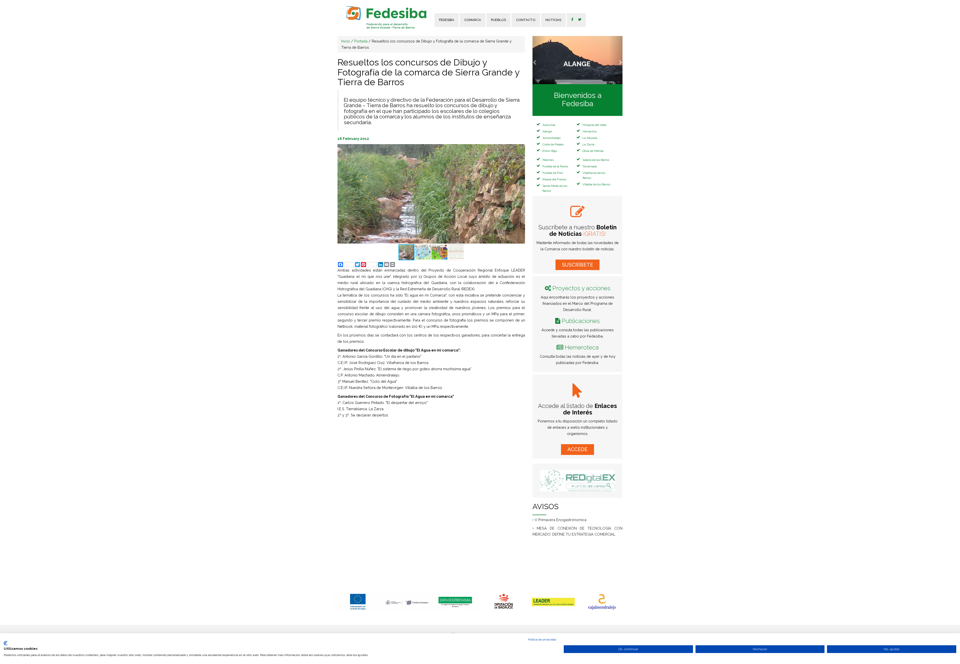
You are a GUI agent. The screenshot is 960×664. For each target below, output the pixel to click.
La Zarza (588, 144)
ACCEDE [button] (578, 449)
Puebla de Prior (552, 173)
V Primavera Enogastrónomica (560, 518)
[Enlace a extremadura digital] (577, 480)
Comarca (472, 20)
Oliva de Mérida (593, 151)
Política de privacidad (542, 639)
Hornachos (589, 131)
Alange (547, 131)
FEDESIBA (446, 20)
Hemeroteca (582, 347)
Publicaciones (581, 321)
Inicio (345, 41)
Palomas (548, 160)
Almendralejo (551, 138)
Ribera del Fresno (554, 179)
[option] (358, 601)
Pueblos (498, 20)
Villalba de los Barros (596, 184)
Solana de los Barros (595, 160)
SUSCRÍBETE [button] (577, 265)
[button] (539, 60)
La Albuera (589, 138)
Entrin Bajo (549, 151)
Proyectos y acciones (581, 288)
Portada (361, 41)
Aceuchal (548, 125)
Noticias (553, 20)
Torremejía (589, 166)
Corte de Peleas (553, 144)
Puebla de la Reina (555, 166)
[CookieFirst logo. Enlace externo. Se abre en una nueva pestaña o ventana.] (6, 643)
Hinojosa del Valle (594, 125)
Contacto (526, 20)
